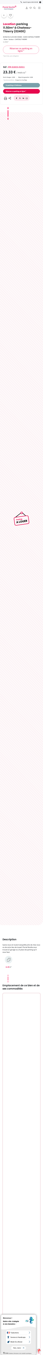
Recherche (35, 8)
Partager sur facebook (16, 98)
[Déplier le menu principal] (39, 8)
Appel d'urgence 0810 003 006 (30, 2)
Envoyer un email (26, 98)
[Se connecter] (10, 15)
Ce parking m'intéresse (14, 85)
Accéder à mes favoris (31, 8)
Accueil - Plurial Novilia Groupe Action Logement (9, 7)
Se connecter (27, 8)
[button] (38, 1350)
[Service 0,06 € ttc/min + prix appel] (40, 2)
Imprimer (5, 98)
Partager (9, 98)
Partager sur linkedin (23, 98)
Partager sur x (19, 98)
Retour (4, 15)
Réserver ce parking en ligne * (21, 50)
